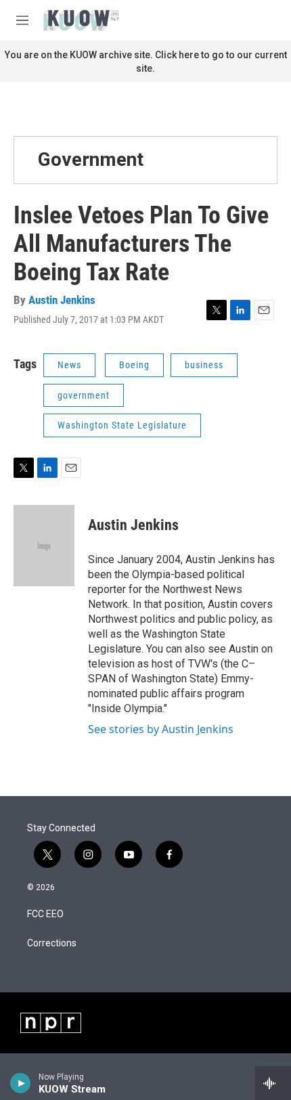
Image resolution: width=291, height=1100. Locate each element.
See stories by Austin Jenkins (160, 729)
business (204, 364)
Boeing (134, 364)
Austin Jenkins (61, 300)
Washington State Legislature (122, 425)
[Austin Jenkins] (44, 545)
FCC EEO (45, 914)
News (69, 364)
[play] (20, 1083)
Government (90, 159)
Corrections (51, 943)
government (84, 395)
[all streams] (273, 1083)
